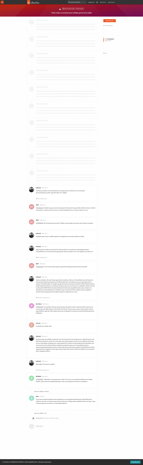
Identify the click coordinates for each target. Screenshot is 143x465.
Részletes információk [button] (44, 462)
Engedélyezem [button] (135, 462)
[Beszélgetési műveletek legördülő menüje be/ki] (114, 20)
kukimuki (40, 208)
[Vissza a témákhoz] (2, 2)
